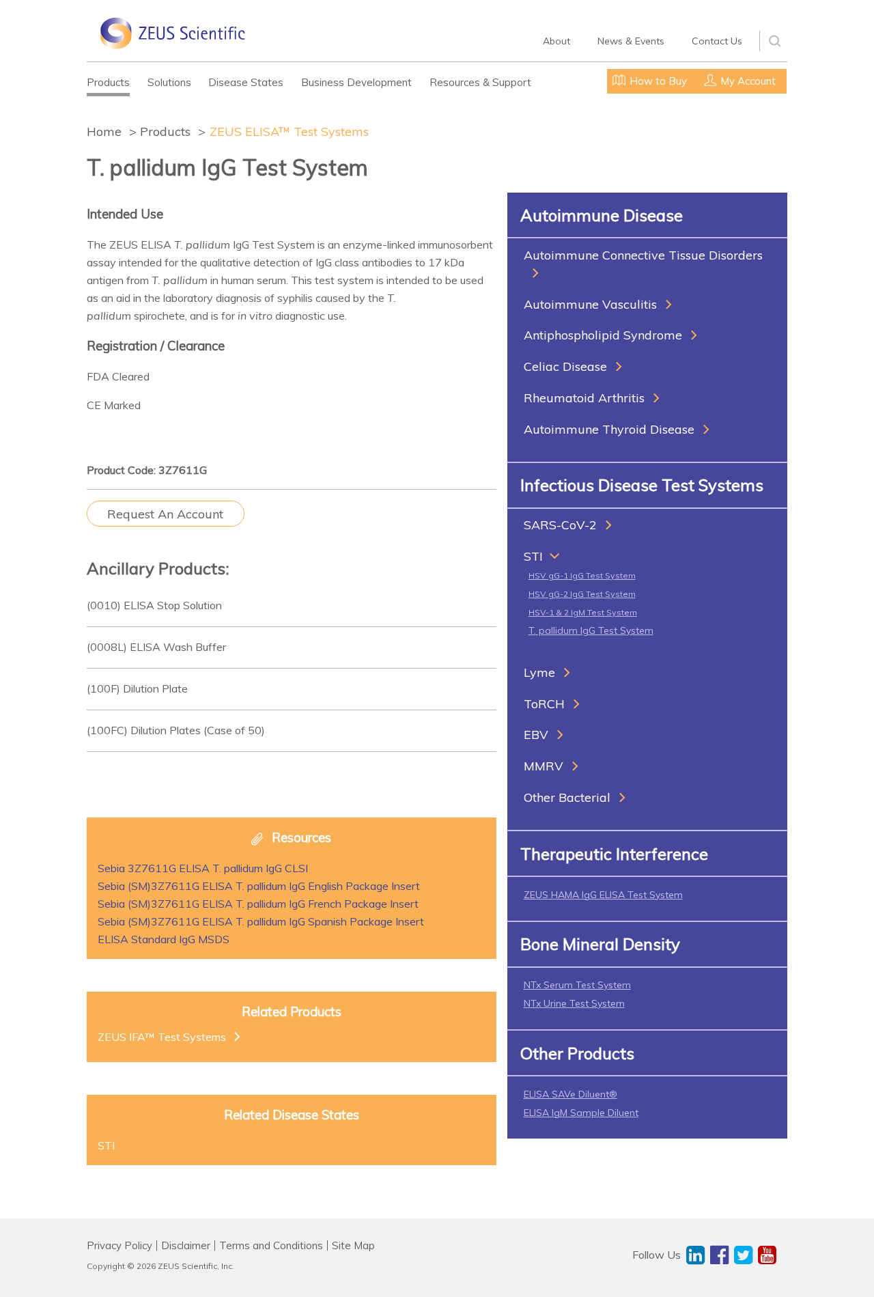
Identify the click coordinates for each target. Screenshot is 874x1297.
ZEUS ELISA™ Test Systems (289, 131)
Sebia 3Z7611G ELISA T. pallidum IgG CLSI (203, 868)
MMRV (543, 766)
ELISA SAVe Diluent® (570, 1094)
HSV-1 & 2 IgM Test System (582, 612)
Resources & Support (480, 82)
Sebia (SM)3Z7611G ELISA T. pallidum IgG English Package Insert (259, 886)
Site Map (353, 1245)
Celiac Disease (565, 366)
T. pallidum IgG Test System (590, 630)
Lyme (539, 672)
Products (108, 82)
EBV (536, 734)
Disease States (245, 82)
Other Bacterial (567, 797)
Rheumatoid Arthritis (584, 398)
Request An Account (165, 514)
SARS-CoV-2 (560, 525)
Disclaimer (185, 1245)
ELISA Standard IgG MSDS (163, 939)
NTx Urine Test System (574, 1003)
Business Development (356, 82)
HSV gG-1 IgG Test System (582, 575)
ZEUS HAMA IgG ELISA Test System (603, 895)
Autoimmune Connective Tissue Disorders (643, 255)
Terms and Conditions (271, 1245)
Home (104, 131)
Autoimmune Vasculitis (590, 304)
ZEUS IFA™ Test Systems (162, 1037)
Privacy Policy (119, 1245)
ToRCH (544, 704)
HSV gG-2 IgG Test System (582, 594)
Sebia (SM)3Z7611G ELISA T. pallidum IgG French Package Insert (258, 903)
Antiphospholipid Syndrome (603, 335)
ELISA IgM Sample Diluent (581, 1112)
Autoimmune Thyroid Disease (609, 429)
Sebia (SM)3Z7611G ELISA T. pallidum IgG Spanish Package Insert (261, 921)
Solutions (169, 82)
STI (533, 556)
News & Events (630, 41)
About (556, 41)
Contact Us (717, 41)
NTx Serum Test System (577, 985)
